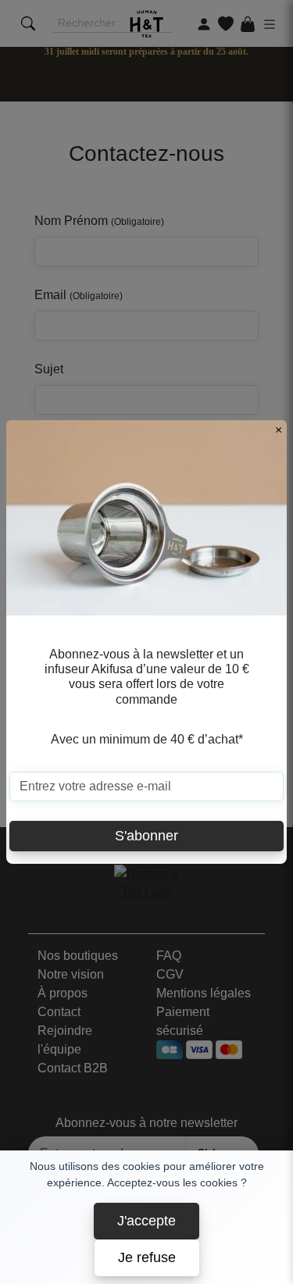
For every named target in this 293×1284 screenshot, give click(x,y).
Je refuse (147, 1257)
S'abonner (146, 836)
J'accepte (146, 1221)
